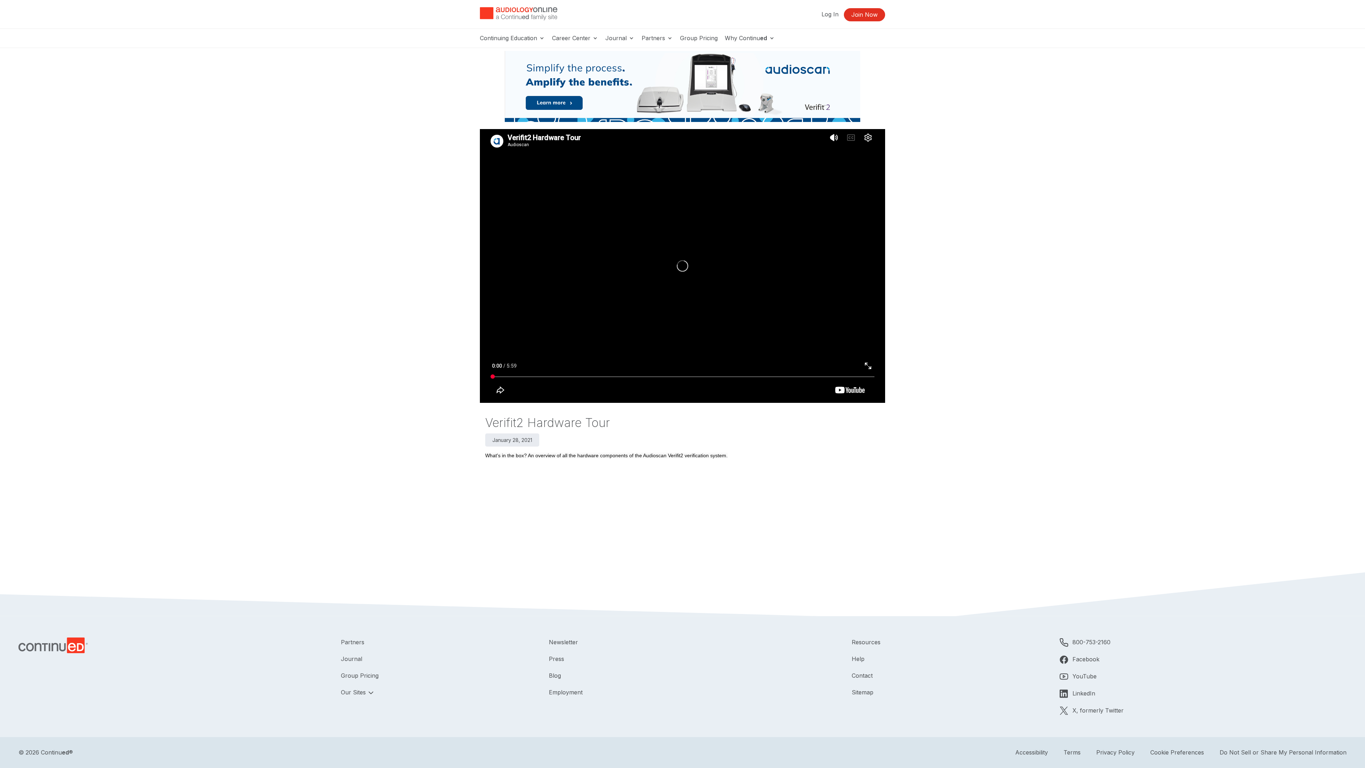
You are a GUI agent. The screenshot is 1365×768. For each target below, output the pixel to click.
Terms (1072, 752)
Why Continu (746, 38)
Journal (616, 38)
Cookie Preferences (1177, 752)
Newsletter (563, 642)
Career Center (572, 38)
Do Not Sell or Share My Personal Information (1283, 752)
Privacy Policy (1115, 752)
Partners (654, 38)
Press (556, 658)
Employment (566, 692)
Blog (555, 675)
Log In (830, 14)
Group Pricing (699, 38)
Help (858, 658)
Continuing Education (509, 38)
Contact (862, 675)
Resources (866, 642)
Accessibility (1031, 752)
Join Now (864, 14)
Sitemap (862, 692)
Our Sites (354, 692)
